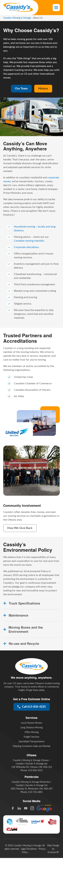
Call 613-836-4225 (34, 706)
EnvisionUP (53, 852)
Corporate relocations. (26, 247)
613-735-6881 (35, 792)
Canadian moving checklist (29, 240)
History (43, 88)
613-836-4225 (35, 770)
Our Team (21, 88)
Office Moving (32, 732)
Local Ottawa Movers (31, 723)
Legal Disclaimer (29, 849)
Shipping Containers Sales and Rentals (31, 746)
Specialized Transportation (32, 741)
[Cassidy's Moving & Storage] (18, 8)
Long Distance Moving (32, 728)
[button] (56, 7)
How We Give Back (19, 528)
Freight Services (31, 737)
